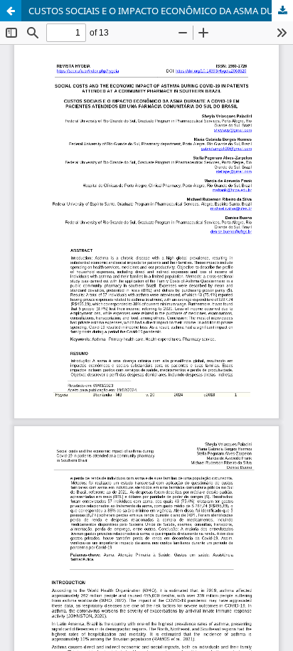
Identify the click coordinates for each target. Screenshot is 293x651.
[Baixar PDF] (282, 10)
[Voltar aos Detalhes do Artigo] (10, 10)
